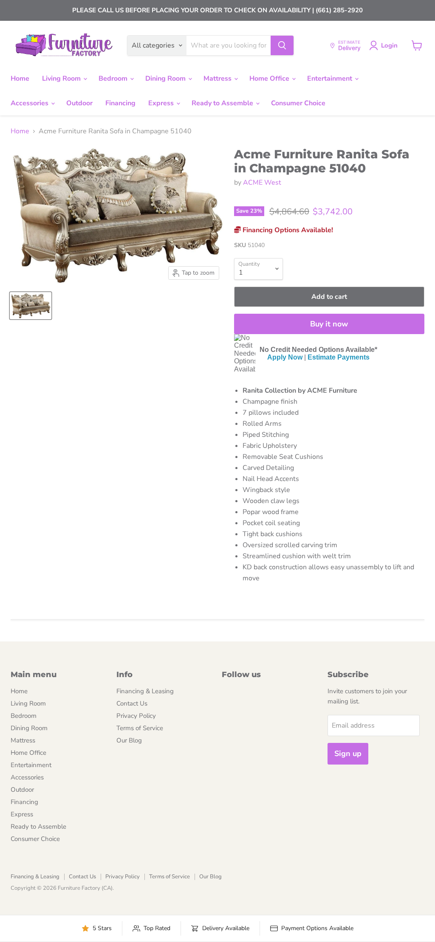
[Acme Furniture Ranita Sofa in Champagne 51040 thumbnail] (30, 305)
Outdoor (79, 103)
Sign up (348, 753)
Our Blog (129, 740)
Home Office (270, 78)
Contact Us (131, 703)
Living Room (62, 78)
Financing (120, 103)
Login (389, 45)
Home (20, 78)
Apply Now (284, 357)
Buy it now (329, 324)
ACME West (262, 182)
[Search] (282, 45)
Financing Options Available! (287, 230)
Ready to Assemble (223, 103)
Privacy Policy (136, 715)
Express (161, 103)
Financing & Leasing (145, 691)
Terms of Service (139, 728)
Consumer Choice (298, 103)
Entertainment (330, 78)
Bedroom (114, 78)
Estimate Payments (339, 357)
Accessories (30, 103)
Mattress (218, 78)
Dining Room (166, 78)
